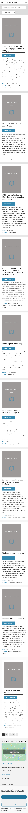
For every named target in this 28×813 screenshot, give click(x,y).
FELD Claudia (11, 723)
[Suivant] (17, 734)
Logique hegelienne (13, 444)
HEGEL (7, 442)
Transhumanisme (12, 374)
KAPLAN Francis (10, 515)
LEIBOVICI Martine (10, 157)
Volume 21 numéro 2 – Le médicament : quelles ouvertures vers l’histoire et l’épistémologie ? (12, 271)
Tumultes (14, 159)
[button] (26, 2)
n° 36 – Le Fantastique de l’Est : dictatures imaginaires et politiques (13, 197)
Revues (12, 87)
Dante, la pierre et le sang (12, 344)
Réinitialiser (12, 10)
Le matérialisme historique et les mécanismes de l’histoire (12, 482)
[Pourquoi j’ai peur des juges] (11, 602)
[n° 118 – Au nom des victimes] (13, 675)
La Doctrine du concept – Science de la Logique (12, 412)
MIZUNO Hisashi (10, 580)
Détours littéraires (12, 582)
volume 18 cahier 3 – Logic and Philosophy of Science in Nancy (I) (13, 49)
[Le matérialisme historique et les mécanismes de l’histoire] (11, 464)
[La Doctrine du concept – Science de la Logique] (11, 395)
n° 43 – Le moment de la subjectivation (11, 125)
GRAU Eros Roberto (11, 649)
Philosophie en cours (19, 517)
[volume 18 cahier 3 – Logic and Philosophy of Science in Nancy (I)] (11, 31)
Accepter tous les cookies (14, 797)
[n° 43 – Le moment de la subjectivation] (11, 108)
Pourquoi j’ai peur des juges (13, 618)
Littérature (19, 582)
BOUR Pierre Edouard (11, 83)
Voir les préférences (14, 805)
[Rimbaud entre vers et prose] (11, 537)
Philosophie (21, 444)
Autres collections (12, 651)
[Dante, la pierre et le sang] (11, 328)
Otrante (9, 232)
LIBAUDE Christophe (11, 372)
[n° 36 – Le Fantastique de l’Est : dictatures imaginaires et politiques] (11, 179)
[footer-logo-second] (9, 2)
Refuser (14, 801)
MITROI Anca (9, 230)
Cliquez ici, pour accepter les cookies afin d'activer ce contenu (14, 751)
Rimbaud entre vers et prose (13, 553)
